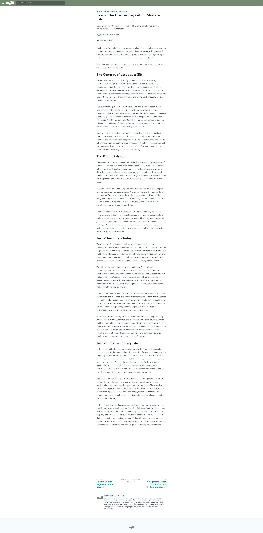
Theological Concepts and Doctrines (112, 12)
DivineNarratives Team (111, 35)
